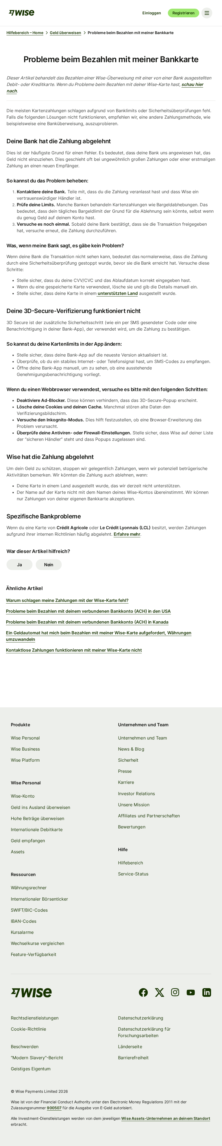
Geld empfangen (28, 840)
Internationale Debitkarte (37, 829)
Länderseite (130, 1046)
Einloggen (151, 13)
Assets (17, 851)
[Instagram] (175, 993)
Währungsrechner (29, 887)
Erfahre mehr (127, 534)
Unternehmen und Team (142, 738)
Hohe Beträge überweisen (37, 818)
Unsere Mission (133, 804)
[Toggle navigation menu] (206, 13)
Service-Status (133, 874)
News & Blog (131, 749)
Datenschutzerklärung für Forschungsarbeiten (144, 1032)
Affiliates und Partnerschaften (149, 815)
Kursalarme (22, 932)
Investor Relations (136, 793)
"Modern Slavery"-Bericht (37, 1057)
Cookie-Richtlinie (28, 1029)
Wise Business (25, 749)
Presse (125, 771)
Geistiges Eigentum (31, 1068)
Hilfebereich (130, 862)
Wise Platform (25, 760)
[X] (159, 993)
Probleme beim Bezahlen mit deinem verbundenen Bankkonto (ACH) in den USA (88, 611)
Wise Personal (25, 738)
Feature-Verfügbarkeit (33, 954)
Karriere (126, 782)
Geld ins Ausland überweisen (40, 807)
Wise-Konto (23, 796)
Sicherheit (128, 760)
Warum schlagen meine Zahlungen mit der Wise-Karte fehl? (67, 600)
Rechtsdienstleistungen (34, 1018)
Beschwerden (24, 1046)
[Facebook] (143, 993)
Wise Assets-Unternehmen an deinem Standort (165, 1118)
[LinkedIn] (206, 993)
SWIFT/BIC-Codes (29, 910)
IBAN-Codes (23, 921)
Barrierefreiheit (133, 1057)
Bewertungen (131, 826)
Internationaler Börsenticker (39, 899)
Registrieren (183, 13)
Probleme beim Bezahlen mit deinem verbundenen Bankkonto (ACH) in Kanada (87, 622)
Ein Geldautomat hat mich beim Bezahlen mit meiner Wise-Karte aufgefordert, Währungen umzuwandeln (98, 636)
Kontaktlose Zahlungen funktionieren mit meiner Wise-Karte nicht (74, 650)
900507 (54, 1107)
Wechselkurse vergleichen (37, 943)
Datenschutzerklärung (141, 1018)
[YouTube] (190, 993)
